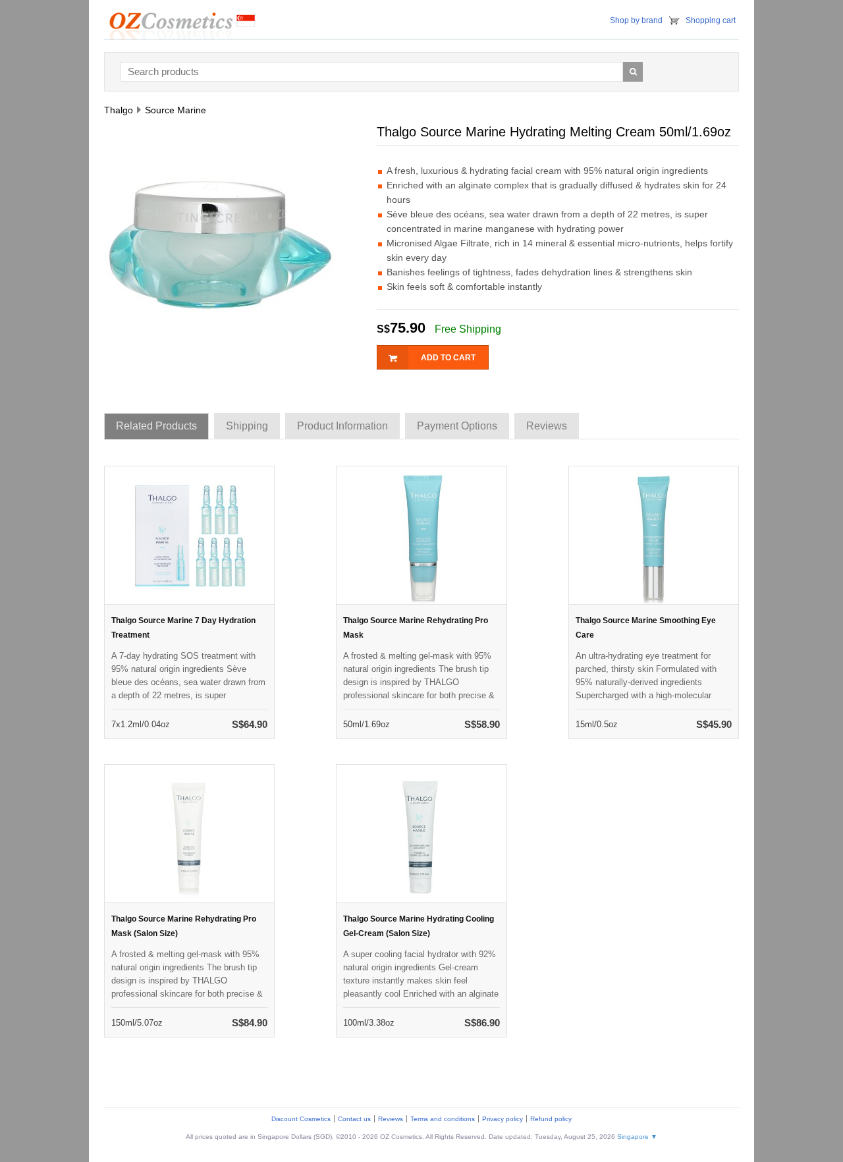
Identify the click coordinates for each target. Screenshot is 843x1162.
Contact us (354, 1118)
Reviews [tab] (546, 425)
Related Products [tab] (156, 425)
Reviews (390, 1118)
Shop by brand (636, 20)
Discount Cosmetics (301, 1118)
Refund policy (551, 1118)
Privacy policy (502, 1118)
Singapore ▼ (637, 1136)
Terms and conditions (442, 1118)
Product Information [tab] (342, 425)
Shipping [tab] (247, 425)
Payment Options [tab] (457, 425)
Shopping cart (711, 20)
